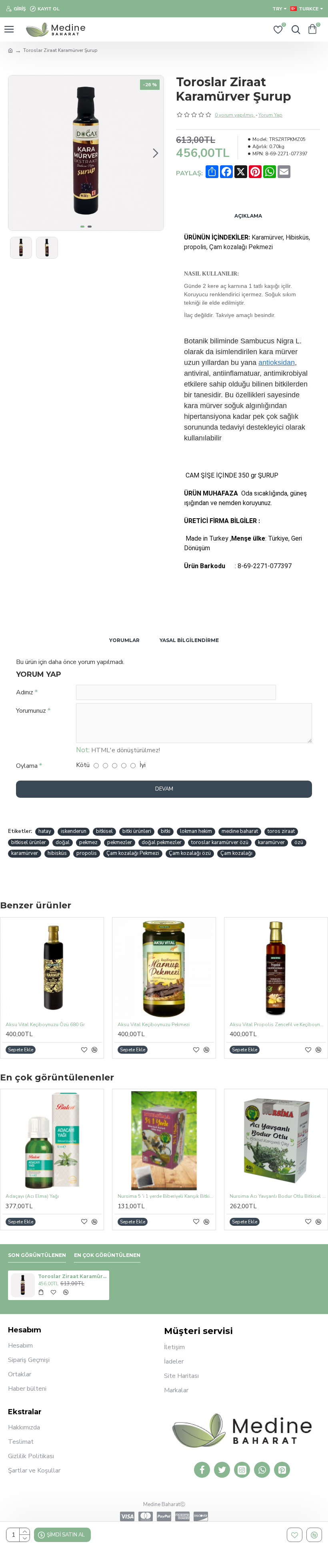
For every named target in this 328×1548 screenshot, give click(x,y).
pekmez (88, 842)
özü (298, 842)
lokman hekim (196, 831)
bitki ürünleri (136, 831)
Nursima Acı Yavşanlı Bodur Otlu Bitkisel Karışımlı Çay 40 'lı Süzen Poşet (54, 1196)
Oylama (27, 765)
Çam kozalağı (236, 853)
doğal (63, 842)
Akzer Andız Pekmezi (253, 1025)
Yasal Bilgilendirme (189, 640)
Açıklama (248, 216)
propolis (86, 853)
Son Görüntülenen (37, 1255)
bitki (165, 831)
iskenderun (73, 831)
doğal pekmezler (162, 842)
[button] (16, 153)
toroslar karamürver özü (219, 842)
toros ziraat (281, 831)
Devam (164, 789)
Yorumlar (124, 640)
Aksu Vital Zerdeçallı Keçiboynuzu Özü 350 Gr (166, 1025)
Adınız (24, 692)
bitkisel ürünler (28, 842)
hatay (44, 831)
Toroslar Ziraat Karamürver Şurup (72, 1276)
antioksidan (276, 363)
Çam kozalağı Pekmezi (132, 853)
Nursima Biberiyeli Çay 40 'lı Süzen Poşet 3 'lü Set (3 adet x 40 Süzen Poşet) (278, 1196)
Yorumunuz (31, 710)
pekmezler (119, 842)
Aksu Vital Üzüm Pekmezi (34, 1025)
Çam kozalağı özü (190, 853)
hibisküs (57, 853)
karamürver (271, 842)
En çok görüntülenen (107, 1255)
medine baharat (240, 831)
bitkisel (104, 831)
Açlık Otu (128, 1196)
